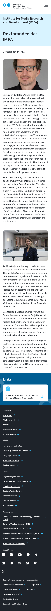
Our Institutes (8, 465)
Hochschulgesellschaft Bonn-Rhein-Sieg (19, 538)
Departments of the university (15, 481)
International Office (11, 460)
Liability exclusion (10, 589)
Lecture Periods (9, 500)
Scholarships (8, 505)
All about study (9, 420)
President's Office (10, 429)
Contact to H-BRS (10, 599)
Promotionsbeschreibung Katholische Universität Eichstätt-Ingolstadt (21, 396)
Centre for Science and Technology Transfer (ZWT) (21, 517)
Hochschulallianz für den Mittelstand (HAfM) (21, 533)
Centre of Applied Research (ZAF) (16, 524)
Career (5, 439)
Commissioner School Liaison (15, 529)
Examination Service (11, 486)
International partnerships (14, 543)
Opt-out (35, 584)
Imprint (30, 589)
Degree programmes (11, 476)
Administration (9, 434)
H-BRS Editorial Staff (11, 594)
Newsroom (7, 415)
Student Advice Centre (12, 491)
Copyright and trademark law (15, 604)
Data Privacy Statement (13, 584)
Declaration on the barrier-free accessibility (21, 580)
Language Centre (10, 455)
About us (6, 424)
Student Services (10, 496)
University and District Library (15, 450)
